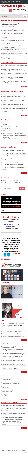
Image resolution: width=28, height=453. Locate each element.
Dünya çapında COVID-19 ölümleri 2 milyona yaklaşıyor (14, 331)
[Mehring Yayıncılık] (12, 265)
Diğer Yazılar (24, 86)
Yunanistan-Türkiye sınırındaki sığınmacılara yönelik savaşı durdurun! (13, 127)
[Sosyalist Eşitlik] (14, 6)
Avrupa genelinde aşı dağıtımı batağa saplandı (12, 333)
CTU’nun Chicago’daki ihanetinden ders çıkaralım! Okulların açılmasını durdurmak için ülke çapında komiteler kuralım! (13, 42)
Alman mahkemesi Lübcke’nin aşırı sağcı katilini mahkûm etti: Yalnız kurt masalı (14, 54)
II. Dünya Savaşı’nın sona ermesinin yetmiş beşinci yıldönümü (13, 123)
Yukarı (25, 452)
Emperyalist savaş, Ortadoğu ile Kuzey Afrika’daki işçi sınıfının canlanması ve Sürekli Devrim (13, 105)
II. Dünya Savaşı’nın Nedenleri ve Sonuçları (11, 130)
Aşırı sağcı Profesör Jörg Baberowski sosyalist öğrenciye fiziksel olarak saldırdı (14, 390)
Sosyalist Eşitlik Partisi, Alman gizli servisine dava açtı (13, 364)
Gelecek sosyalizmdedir (7, 94)
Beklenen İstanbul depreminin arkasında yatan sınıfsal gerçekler (13, 159)
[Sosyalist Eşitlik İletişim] (11, 202)
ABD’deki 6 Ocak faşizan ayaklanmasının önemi (12, 329)
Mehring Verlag (5, 2)
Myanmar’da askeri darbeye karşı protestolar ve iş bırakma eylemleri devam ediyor (12, 46)
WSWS (2, 1)
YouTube (4, 182)
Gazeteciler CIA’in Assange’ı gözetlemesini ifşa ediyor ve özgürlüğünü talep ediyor (14, 82)
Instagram (17, 182)
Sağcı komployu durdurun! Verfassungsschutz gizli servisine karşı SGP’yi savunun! (13, 361)
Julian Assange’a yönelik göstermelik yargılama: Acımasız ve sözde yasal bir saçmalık (14, 74)
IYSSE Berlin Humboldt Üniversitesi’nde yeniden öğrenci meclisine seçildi (14, 386)
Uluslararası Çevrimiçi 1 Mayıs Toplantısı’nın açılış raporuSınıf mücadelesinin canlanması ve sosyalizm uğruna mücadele (14, 110)
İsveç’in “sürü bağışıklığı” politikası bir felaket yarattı (13, 336)
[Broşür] (12, 291)
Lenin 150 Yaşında (6, 155)
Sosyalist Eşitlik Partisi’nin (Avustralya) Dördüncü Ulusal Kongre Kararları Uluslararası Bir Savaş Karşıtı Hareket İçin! (14, 137)
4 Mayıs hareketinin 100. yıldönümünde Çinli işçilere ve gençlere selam (14, 97)
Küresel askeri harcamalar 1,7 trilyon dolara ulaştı (12, 133)
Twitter (16, 180)
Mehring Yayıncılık (11, 1)
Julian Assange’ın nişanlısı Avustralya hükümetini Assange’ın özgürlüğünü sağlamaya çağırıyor (12, 78)
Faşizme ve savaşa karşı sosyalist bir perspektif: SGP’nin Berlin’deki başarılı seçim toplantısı (14, 367)
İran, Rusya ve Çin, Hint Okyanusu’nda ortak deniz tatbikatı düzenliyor (13, 57)
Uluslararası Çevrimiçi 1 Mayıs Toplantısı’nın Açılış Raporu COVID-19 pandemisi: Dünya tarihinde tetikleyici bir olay (14, 152)
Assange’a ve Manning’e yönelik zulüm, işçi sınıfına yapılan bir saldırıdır (13, 101)
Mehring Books (19, 1)
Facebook (4, 180)
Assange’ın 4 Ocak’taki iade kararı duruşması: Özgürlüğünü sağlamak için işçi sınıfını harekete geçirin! (14, 70)
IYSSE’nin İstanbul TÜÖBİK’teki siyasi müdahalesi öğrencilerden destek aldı (13, 379)
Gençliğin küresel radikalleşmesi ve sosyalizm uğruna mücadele (13, 394)
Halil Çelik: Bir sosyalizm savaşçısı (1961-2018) (12, 162)
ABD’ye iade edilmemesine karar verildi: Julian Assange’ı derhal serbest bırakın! (14, 66)
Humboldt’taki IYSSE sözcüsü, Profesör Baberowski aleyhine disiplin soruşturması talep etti (13, 383)
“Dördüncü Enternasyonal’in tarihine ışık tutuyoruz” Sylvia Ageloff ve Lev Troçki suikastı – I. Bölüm (13, 50)
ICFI (6, 1)
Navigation (4, 16)
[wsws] (11, 222)
